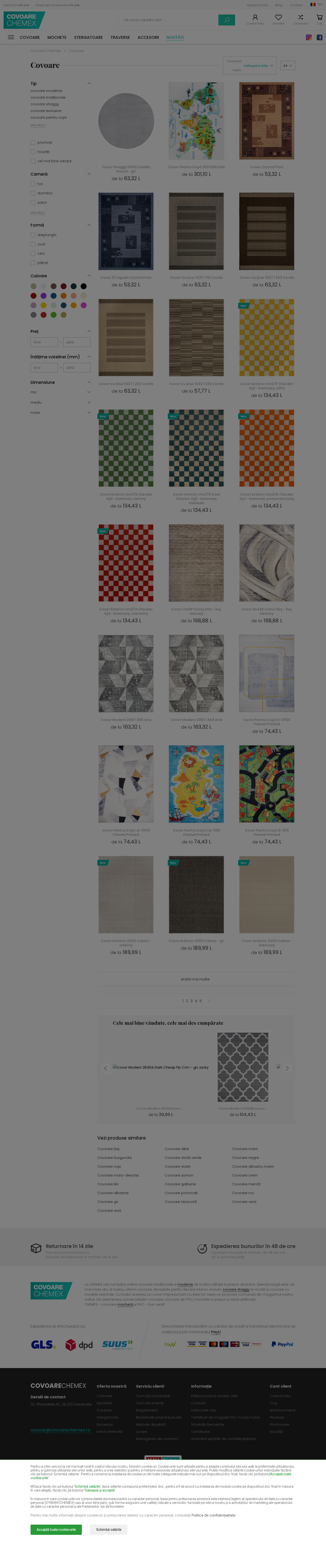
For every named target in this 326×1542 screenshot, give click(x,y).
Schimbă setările (108, 1530)
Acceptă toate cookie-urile (56, 1530)
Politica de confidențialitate (214, 1515)
